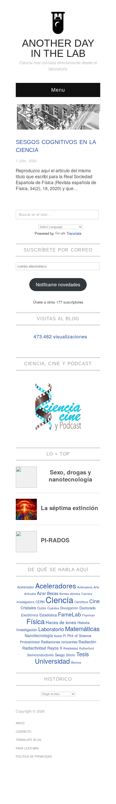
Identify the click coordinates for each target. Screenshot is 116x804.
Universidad (52, 661)
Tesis (82, 654)
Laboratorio (51, 629)
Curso (41, 608)
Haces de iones (61, 622)
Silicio (70, 655)
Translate (73, 233)
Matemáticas (82, 628)
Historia (83, 622)
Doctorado (87, 607)
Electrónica (29, 615)
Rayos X (54, 648)
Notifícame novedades (58, 284)
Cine (94, 601)
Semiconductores (40, 655)
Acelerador (25, 587)
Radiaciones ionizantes (59, 641)
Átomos (76, 662)
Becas (52, 593)
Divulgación (69, 608)
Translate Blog (28, 740)
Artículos (30, 594)
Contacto (23, 732)
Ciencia (59, 599)
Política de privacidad (34, 756)
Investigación (26, 629)
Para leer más (27, 748)
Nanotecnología (39, 635)
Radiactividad (34, 648)
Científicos (81, 602)
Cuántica (53, 608)
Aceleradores (55, 585)
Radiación (87, 641)
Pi (64, 635)
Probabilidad (30, 642)
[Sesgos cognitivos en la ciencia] (58, 118)
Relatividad (70, 648)
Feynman (88, 615)
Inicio (20, 723)
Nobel (58, 636)
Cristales (28, 607)
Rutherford (86, 648)
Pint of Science (79, 635)
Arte (96, 587)
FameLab (69, 614)
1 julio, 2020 (26, 160)
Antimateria (84, 587)
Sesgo (60, 654)
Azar (41, 593)
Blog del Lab (86, 108)
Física (35, 621)
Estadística (48, 615)
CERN (39, 601)
